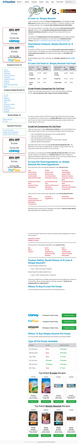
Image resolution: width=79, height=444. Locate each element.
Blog (47, 2)
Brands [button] (19, 2)
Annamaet (7, 77)
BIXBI (5, 86)
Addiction (7, 72)
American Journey (9, 75)
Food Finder (59, 2)
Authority (6, 81)
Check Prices (69, 315)
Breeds (27, 2)
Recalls (41, 2)
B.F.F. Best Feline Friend (11, 85)
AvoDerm (6, 83)
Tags (52, 2)
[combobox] (69, 1)
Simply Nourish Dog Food (10, 132)
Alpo (5, 102)
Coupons (34, 2)
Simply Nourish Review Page (61, 40)
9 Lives (6, 95)
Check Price (33, 401)
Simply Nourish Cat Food (10, 134)
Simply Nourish (7, 119)
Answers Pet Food (9, 79)
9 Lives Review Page (45, 40)
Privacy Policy (33, 442)
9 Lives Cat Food (8, 130)
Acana (6, 70)
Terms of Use (26, 442)
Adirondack (7, 73)
